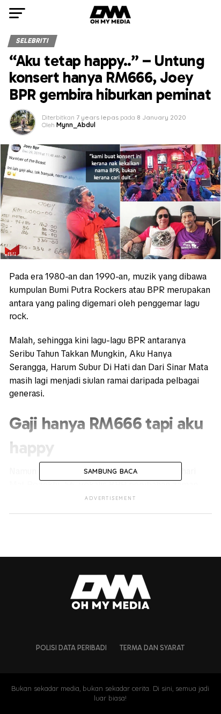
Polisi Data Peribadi (71, 648)
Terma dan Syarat (152, 648)
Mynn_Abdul (75, 125)
